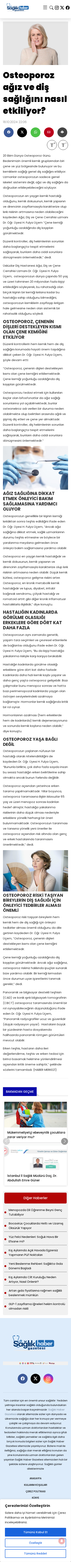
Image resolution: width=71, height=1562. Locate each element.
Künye (35, 1497)
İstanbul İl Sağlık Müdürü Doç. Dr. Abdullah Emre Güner (32, 1178)
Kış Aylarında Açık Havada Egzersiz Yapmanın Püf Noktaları (33, 1252)
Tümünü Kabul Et (35, 1532)
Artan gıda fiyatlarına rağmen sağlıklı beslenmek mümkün (35, 1292)
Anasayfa (35, 1478)
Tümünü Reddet (35, 1553)
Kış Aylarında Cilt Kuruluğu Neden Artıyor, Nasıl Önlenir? (32, 1279)
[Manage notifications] (62, 1541)
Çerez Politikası (36, 1491)
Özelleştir (35, 1543)
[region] (35, 1530)
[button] (64, 1141)
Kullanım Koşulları (35, 1485)
